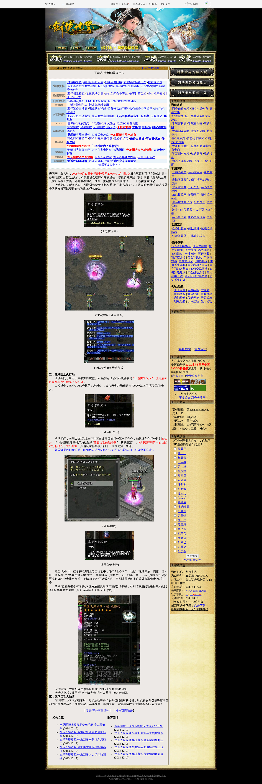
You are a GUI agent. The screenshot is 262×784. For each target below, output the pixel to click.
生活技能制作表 (77, 104)
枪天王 (182, 448)
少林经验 (193, 301)
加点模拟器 (179, 194)
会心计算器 (179, 228)
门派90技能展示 (96, 101)
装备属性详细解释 (103, 116)
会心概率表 (155, 93)
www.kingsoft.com (196, 590)
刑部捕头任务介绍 (78, 149)
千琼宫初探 (179, 123)
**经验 (205, 290)
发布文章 (178, 375)
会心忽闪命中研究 (116, 93)
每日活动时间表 (93, 82)
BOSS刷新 (178, 138)
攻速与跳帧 (179, 187)
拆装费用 (199, 202)
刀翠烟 (182, 515)
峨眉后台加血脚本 (127, 86)
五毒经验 (193, 290)
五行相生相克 (75, 93)
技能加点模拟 (75, 101)
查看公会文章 (194, 375)
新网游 (114, 4)
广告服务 (121, 775)
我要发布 (184, 349)
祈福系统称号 (196, 217)
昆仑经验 (206, 301)
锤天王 (182, 453)
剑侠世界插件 (149, 86)
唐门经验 (180, 297)
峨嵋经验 (180, 294)
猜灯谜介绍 (178, 257)
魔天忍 (182, 524)
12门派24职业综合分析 (122, 101)
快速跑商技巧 (180, 116)
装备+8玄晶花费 (118, 108)
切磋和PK (201, 261)
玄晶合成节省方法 (78, 116)
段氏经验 (193, 297)
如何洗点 (177, 253)
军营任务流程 (146, 157)
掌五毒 (182, 457)
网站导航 (70, 4)
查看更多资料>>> (109, 164)
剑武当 (182, 542)
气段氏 (182, 497)
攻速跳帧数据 (94, 93)
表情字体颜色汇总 (135, 82)
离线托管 (203, 249)
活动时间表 (195, 172)
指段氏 (182, 493)
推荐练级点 (155, 82)
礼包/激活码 (139, 4)
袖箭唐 (182, 475)
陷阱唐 (182, 480)
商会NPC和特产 (77, 138)
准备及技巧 (121, 138)
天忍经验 (206, 297)
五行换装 (203, 253)
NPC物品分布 (199, 108)
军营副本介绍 (180, 153)
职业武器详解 (97, 108)
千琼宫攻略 (195, 123)
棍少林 (182, 471)
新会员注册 (198, 397)
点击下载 (200, 605)
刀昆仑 (182, 546)
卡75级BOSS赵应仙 (103, 123)
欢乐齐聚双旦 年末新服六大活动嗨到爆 (138, 753)
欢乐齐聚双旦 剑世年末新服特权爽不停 (138, 747)
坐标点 (70, 131)
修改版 (108, 138)
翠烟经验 (206, 294)
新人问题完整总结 (196, 276)
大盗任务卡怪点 (102, 149)
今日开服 (153, 4)
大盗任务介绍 (180, 145)
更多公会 (185, 397)
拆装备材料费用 (99, 104)
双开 (174, 183)
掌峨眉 (182, 502)
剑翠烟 (182, 511)
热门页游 (165, 4)
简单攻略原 (96, 138)
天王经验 (180, 290)
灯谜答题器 (74, 82)
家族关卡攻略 (100, 134)
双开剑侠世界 (106, 86)
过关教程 (196, 153)
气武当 (182, 537)
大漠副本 (99, 127)
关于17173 (101, 775)
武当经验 (193, 294)
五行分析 (193, 187)
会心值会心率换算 (140, 108)
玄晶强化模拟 (196, 235)
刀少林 (182, 466)
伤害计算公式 (137, 93)
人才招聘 (111, 775)
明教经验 (180, 301)
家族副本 (73, 127)
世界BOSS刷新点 (78, 123)
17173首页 (50, 4)
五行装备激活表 (77, 108)
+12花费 (199, 209)
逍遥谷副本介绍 (99, 160)
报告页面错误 (150, 68)
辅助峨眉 (183, 506)
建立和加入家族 (197, 264)
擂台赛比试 (194, 257)
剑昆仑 (182, 551)
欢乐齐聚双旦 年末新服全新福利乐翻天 (138, 740)
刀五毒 (182, 462)
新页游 (125, 4)
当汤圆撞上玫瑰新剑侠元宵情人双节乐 (138, 726)
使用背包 (190, 249)
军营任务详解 (103, 157)
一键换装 (190, 253)
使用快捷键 (200, 246)
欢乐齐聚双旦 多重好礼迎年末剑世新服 (138, 733)
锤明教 (182, 484)
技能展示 (193, 194)
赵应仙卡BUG (195, 138)
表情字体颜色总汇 (183, 179)
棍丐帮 (182, 533)
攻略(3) (146, 127)
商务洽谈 (131, 775)
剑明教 (182, 488)
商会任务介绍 (180, 108)
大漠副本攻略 (180, 131)
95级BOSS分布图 (127, 123)
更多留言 (200, 349)
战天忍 (182, 520)
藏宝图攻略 (198, 131)
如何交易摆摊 (198, 268)
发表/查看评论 (192, 559)
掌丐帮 (182, 529)
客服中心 (151, 775)
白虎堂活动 (186, 261)
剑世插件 (193, 228)
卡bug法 (110, 127)
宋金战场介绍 (196, 272)
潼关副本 (86, 127)
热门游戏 (193, 4)
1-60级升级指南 (181, 246)
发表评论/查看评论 (97, 710)
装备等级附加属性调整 (81, 86)
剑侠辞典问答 (113, 82)
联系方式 (141, 775)
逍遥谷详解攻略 (182, 160)
